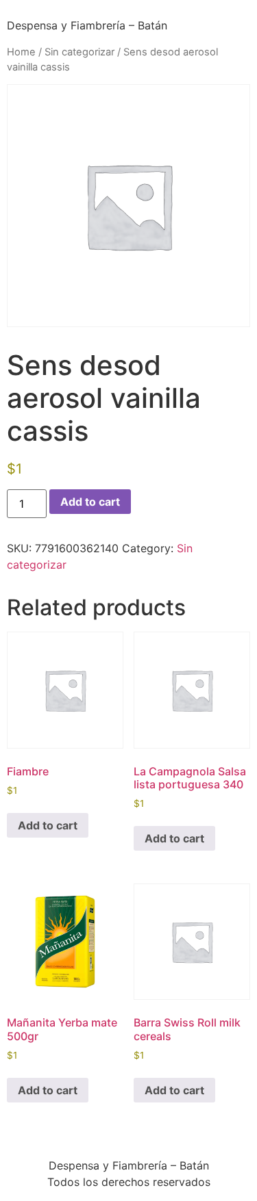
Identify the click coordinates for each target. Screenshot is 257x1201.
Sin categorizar (79, 52)
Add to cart (90, 501)
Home (21, 52)
